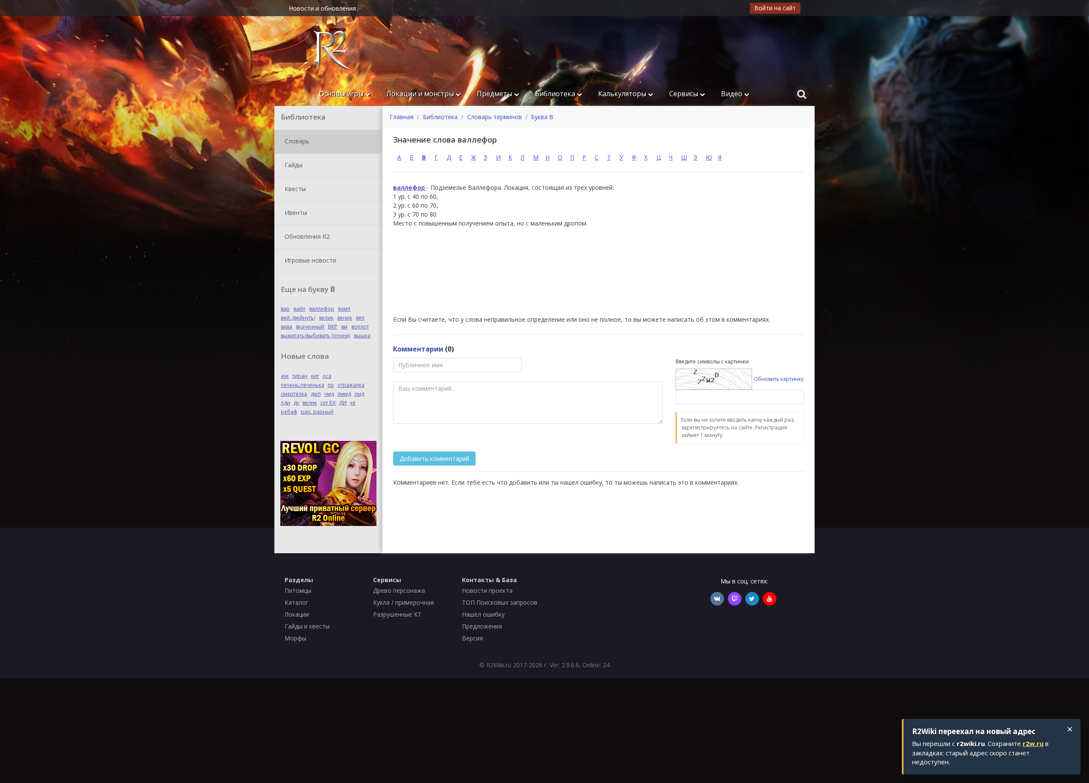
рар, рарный (317, 411)
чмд (329, 393)
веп (360, 317)
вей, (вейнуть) (298, 317)
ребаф (289, 411)
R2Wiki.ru (498, 665)
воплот (360, 326)
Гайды (292, 164)
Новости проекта (487, 590)
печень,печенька (302, 385)
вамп (344, 308)
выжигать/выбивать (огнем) (315, 335)
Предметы (495, 93)
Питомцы (298, 590)
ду (296, 402)
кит (315, 376)
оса (326, 376)
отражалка (351, 385)
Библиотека (556, 93)
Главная (401, 117)
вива (286, 326)
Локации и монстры (421, 93)
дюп (316, 393)
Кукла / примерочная (403, 602)
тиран (300, 376)
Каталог (296, 602)
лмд (359, 393)
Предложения (482, 626)
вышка (362, 335)
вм (344, 326)
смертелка (294, 393)
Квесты (294, 188)
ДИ (343, 402)
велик (326, 317)
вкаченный (310, 326)
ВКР (332, 326)
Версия (472, 638)
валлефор (321, 308)
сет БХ (328, 402)
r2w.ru (1033, 743)
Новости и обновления (322, 8)
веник (344, 317)
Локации (297, 614)
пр (331, 385)
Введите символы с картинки (712, 361)
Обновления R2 (306, 236)
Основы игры (342, 93)
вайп (299, 308)
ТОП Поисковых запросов (499, 602)
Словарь (296, 141)
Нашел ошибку (483, 614)
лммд (344, 393)
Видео (732, 93)
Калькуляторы (623, 93)
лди (285, 402)
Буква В (542, 117)
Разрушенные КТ (397, 614)
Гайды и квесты (307, 626)
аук (285, 376)
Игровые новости (309, 260)
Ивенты (295, 212)
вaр (285, 308)
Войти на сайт (775, 8)
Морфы (295, 638)
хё (353, 402)
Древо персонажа (399, 590)
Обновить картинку (779, 379)
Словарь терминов (494, 117)
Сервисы (684, 93)
